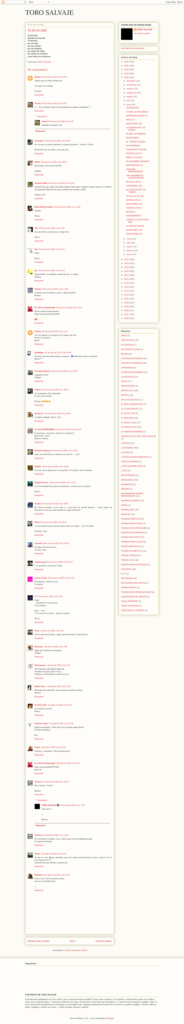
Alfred (37, 162)
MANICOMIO (127, 480)
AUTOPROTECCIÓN (130, 349)
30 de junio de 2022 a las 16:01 (55, 390)
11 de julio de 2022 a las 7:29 (72, 805)
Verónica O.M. (40, 705)
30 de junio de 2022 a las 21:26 (61, 578)
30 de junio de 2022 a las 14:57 (55, 331)
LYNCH (124, 470)
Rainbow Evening (42, 450)
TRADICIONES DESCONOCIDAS (136, 592)
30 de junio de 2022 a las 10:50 (61, 183)
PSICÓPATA (126, 569)
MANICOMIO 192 (134, 123)
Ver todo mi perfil (142, 33)
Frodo (37, 854)
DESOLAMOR (132, 138)
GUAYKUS (126, 443)
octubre (130, 88)
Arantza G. (39, 413)
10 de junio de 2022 (135, 196)
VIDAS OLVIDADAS (130, 606)
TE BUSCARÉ (132, 108)
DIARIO (124, 395)
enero (130, 254)
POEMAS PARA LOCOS (132, 542)
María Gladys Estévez (44, 207)
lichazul (38, 390)
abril (129, 243)
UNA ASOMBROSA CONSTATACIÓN (135, 176)
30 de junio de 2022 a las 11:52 (52, 228)
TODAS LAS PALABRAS (137, 112)
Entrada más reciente (38, 941)
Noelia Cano (39, 686)
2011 (126, 299)
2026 (126, 62)
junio (129, 104)
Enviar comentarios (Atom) (76, 950)
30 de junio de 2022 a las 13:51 (69, 307)
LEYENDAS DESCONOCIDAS (134, 457)
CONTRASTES (128, 377)
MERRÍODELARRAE (130, 500)
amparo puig (40, 562)
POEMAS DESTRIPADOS (132, 532)
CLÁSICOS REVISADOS (132, 372)
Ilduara (37, 77)
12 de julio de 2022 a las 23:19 (53, 854)
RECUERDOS (127, 578)
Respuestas (42, 116)
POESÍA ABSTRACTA (130, 546)
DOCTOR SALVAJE (130, 400)
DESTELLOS (127, 390)
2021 (126, 259)
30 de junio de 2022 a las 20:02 (56, 543)
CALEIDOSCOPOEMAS (132, 358)
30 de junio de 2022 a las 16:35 (68, 429)
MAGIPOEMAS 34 (134, 165)
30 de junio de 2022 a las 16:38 (64, 450)
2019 (126, 267)
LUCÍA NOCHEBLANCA (131, 466)
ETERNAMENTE (133, 216)
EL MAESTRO (127, 418)
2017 (126, 275)
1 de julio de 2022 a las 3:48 (55, 647)
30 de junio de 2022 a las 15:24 (64, 371)
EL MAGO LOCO (128, 422)
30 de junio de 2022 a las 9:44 (60, 121)
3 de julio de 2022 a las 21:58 (53, 747)
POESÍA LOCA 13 (134, 153)
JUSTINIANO (127, 448)
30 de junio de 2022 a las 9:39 (53, 103)
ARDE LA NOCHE (134, 157)
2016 (126, 279)
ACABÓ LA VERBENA (136, 134)
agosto (130, 96)
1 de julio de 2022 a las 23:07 (60, 705)
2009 (126, 306)
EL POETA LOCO (129, 427)
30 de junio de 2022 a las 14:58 (58, 353)
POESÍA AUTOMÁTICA (131, 551)
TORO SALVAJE (49, 12)
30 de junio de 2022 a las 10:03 (54, 162)
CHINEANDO (127, 367)
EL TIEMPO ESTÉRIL (136, 142)
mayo (129, 239)
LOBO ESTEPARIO (129, 461)
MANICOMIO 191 (134, 204)
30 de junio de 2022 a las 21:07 (60, 562)
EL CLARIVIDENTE (129, 409)
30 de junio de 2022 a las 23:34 (50, 596)
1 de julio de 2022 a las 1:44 (52, 631)
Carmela (38, 543)
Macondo (38, 647)
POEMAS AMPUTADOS (131, 523)
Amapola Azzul (41, 482)
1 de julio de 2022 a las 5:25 (58, 665)
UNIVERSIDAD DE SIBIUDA (133, 597)
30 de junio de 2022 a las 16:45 (55, 466)
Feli (36, 249)
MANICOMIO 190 (134, 230)
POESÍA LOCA (127, 560)
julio (129, 100)
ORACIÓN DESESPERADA (134, 170)
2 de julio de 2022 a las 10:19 (61, 723)
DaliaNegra (39, 353)
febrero (130, 250)
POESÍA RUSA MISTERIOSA (134, 564)
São (36, 228)
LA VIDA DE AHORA (135, 226)
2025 (126, 65)
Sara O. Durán (40, 578)
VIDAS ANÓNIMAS (129, 601)
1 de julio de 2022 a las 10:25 (58, 686)
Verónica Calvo (41, 723)
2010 (126, 302)
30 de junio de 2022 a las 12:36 (55, 289)
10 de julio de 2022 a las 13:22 (56, 782)
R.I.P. (123, 574)
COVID (124, 381)
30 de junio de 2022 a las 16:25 (58, 413)
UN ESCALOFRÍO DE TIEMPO (136, 190)
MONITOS (126, 514)
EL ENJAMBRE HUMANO (137, 161)
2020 (126, 263)
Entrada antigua (104, 941)
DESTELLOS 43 (133, 200)
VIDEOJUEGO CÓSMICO (132, 610)
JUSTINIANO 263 (134, 186)
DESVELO (130, 212)
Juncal (37, 103)
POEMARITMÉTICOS (131, 519)
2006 (126, 318)
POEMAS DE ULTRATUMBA (134, 528)
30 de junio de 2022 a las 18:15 (53, 522)
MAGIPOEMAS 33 (134, 234)
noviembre (132, 85)
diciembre (131, 81)
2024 (126, 69)
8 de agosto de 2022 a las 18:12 (56, 875)
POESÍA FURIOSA (129, 555)
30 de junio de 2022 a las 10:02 (57, 141)
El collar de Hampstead (44, 307)
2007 (126, 314)
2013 (126, 291)
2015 (126, 283)
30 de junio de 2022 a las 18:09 (55, 504)
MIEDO (124, 505)
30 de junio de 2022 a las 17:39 (62, 482)
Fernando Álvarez (42, 371)
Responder (38, 95)
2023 (126, 73)
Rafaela (38, 466)
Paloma (37, 331)
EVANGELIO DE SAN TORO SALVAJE (138, 436)
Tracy (36, 631)
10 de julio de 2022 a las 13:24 (56, 835)
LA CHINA (125, 452)
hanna (37, 747)
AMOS (124, 335)
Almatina (38, 875)
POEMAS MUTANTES (131, 537)
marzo (130, 246)
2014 (126, 287)
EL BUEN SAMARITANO (132, 404)
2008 (126, 310)
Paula (37, 522)
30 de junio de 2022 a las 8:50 (54, 77)
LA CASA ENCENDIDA (44, 429)
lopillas (37, 289)
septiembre (132, 93)
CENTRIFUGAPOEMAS (132, 363)
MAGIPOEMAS (128, 475)
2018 (126, 271)
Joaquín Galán (40, 183)
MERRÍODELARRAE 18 (137, 116)
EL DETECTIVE (128, 413)
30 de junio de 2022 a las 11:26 (67, 207)
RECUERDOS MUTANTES (133, 583)
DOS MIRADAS (133, 145)
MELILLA (130, 119)
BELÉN (124, 354)
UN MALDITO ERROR (136, 149)
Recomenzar (40, 665)
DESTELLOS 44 (133, 182)
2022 (126, 77)
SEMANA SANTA (128, 587)
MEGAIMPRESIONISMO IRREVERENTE (132, 494)
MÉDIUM (125, 489)
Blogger (111, 1018)
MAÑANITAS (127, 484)
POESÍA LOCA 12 (134, 208)
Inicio (72, 941)
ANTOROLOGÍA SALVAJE (133, 48)
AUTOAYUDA (127, 345)
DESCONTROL (128, 386)
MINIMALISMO (128, 509)
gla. (36, 270)
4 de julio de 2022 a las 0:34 (67, 763)
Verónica (38, 782)
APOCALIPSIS (127, 340)
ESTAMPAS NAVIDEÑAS (132, 431)
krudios (37, 504)
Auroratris (38, 141)
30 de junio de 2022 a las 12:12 (52, 270)
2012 (126, 295)
